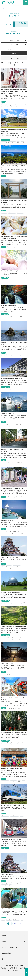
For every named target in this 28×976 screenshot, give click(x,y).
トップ (2, 8)
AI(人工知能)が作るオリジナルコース (21, 24)
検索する (14, 53)
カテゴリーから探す (14, 41)
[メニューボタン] (25, 2)
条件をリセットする (14, 58)
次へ (15, 923)
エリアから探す (14, 45)
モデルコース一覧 (6, 24)
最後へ (19, 923)
